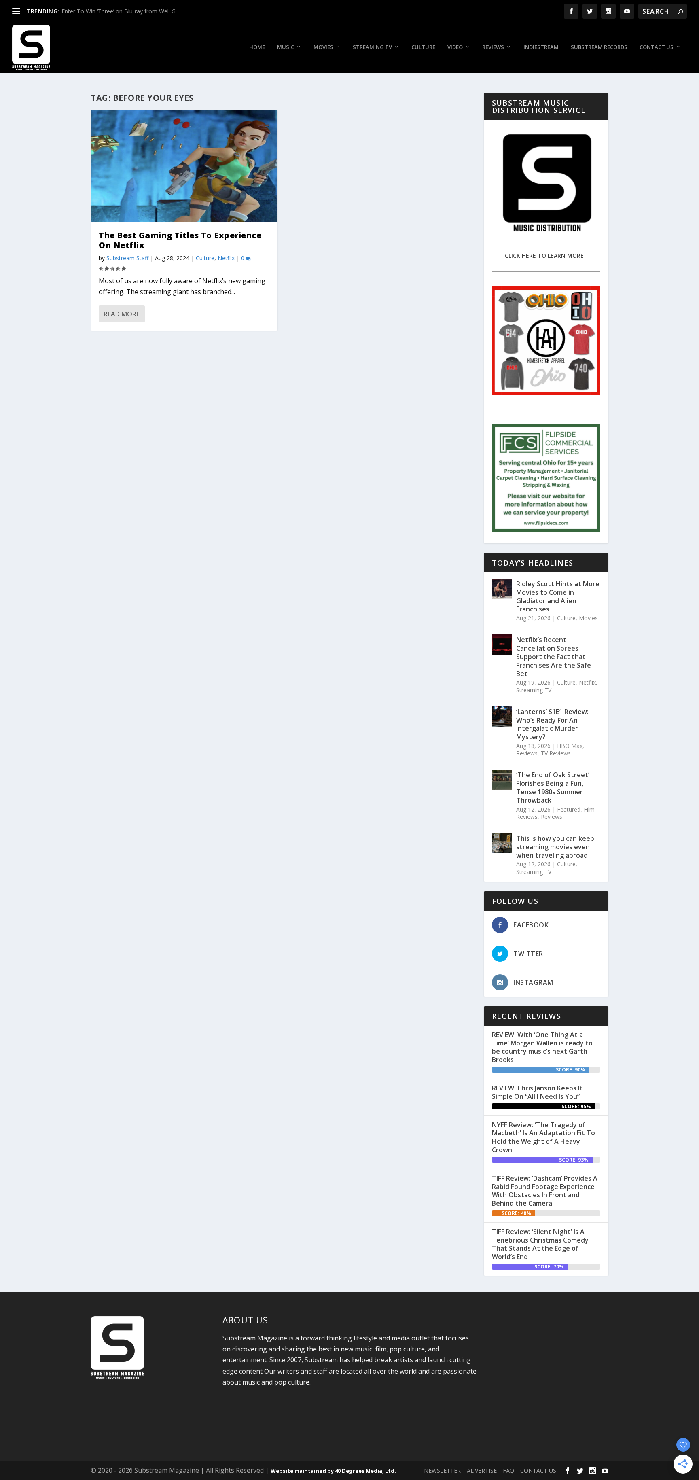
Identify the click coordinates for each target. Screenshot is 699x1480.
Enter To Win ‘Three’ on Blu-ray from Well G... (120, 11)
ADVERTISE (482, 1470)
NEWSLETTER (442, 1470)
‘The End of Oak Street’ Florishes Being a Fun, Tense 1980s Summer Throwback (552, 787)
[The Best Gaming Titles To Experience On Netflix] (184, 166)
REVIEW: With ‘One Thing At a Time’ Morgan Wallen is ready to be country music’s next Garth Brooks (542, 1047)
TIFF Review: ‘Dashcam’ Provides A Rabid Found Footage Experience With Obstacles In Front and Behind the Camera (544, 1191)
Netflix (226, 258)
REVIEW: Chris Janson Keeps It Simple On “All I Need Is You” (537, 1092)
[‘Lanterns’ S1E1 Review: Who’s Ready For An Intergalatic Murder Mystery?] (502, 716)
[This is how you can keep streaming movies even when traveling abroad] (502, 843)
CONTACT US (538, 1470)
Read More (122, 314)
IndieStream (541, 47)
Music (285, 47)
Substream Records (599, 47)
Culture (423, 47)
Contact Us (657, 47)
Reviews (493, 47)
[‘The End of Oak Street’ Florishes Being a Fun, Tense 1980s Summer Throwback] (502, 780)
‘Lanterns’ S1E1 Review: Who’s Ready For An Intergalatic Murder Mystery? (552, 724)
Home (257, 47)
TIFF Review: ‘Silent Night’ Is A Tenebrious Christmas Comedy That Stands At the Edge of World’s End (540, 1244)
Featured (568, 809)
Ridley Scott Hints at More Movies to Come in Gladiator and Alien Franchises (557, 596)
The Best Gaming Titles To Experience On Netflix (180, 240)
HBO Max (569, 746)
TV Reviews (556, 753)
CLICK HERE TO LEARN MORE (544, 255)
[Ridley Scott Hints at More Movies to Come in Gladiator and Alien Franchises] (502, 589)
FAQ (508, 1470)
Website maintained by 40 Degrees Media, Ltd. (333, 1470)
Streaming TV (372, 47)
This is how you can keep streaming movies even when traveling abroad (555, 847)
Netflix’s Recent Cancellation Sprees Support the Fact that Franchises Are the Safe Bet (553, 656)
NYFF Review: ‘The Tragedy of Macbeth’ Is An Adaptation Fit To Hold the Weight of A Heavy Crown (543, 1137)
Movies (323, 47)
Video (455, 47)
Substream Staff (127, 258)
